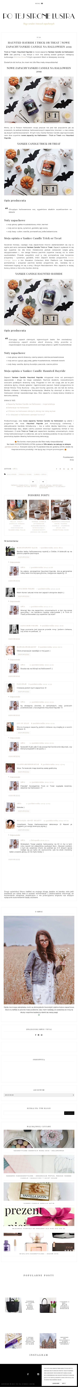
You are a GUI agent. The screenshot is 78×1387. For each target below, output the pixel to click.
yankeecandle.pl (12, 447)
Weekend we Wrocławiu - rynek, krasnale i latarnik (65, 1341)
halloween (12, 474)
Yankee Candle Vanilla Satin (39, 1203)
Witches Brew (20, 57)
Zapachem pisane (26, 589)
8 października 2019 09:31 (50, 647)
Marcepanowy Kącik (27, 548)
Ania (23, 567)
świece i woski (25, 474)
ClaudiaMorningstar (28, 764)
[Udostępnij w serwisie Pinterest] (72, 469)
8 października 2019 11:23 (40, 684)
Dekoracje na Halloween (18, 408)
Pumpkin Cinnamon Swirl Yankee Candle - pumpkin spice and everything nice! (61, 526)
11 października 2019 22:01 (42, 665)
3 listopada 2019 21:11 (39, 840)
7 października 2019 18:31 (51, 548)
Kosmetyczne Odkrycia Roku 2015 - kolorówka (39, 1150)
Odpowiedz (24, 557)
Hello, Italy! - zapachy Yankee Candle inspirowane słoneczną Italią (17, 526)
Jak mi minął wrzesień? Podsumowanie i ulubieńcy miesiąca (53, 487)
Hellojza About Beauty (29, 821)
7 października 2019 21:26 (41, 567)
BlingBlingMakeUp (26, 647)
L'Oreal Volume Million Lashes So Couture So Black (30, 1341)
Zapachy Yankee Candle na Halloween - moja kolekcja (31, 404)
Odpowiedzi (15, 562)
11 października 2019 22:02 (42, 702)
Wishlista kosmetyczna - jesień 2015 (39, 1254)
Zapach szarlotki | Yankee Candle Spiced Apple (24, 486)
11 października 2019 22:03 (42, 782)
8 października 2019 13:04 (53, 764)
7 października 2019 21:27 (41, 607)
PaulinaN (22, 684)
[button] (39, 3)
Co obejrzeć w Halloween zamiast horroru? (26, 415)
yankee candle (40, 474)
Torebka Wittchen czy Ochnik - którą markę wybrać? (30, 1305)
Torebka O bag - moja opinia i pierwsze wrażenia (65, 1305)
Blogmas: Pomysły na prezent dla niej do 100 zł (39, 1228)
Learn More (56, 1383)
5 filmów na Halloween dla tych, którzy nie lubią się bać (31, 411)
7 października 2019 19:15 (48, 589)
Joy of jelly (23, 723)
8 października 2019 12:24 (43, 723)
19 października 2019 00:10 (56, 821)
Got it (64, 1383)
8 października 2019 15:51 (52, 626)
